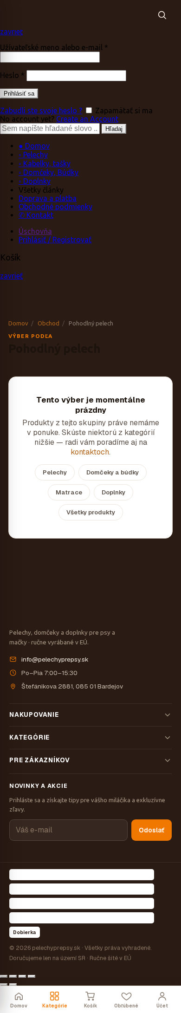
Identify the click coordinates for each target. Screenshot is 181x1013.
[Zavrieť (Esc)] (3, 976)
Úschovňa (35, 231)
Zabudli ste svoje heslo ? (41, 110)
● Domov (34, 146)
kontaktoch (90, 452)
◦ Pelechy (33, 154)
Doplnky (113, 492)
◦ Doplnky (35, 181)
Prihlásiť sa (19, 93)
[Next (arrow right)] (13, 984)
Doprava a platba (48, 198)
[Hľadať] (162, 15)
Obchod (48, 323)
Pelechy (55, 472)
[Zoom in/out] (31, 976)
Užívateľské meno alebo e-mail (54, 47)
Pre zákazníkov (39, 760)
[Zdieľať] (13, 976)
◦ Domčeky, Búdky (48, 172)
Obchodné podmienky (55, 206)
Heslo (12, 75)
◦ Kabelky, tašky (45, 163)
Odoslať (151, 830)
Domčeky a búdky (112, 472)
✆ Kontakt (36, 215)
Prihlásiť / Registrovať (55, 239)
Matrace (69, 492)
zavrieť (11, 31)
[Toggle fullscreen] (22, 976)
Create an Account (87, 119)
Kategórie (29, 737)
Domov (18, 323)
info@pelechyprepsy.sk (55, 659)
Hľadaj (114, 128)
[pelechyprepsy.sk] (79, 15)
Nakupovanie (34, 714)
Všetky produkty (90, 512)
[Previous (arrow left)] (3, 984)
